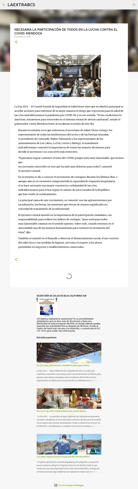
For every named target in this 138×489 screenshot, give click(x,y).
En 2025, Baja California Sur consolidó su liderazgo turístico (63, 365)
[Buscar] (38, 4)
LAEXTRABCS (21, 4)
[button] (16, 42)
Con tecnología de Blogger (70, 485)
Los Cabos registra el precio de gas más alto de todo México (63, 457)
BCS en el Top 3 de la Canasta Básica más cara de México (61, 411)
